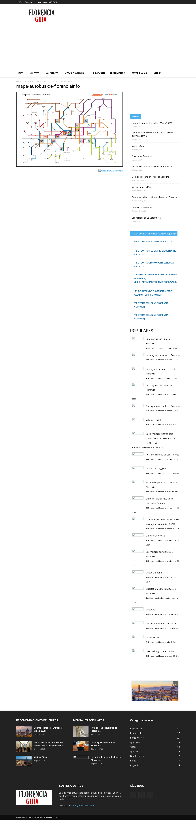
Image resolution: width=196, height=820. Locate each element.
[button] (176, 73)
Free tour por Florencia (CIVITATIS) (153, 242)
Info (20, 73)
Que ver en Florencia (142, 156)
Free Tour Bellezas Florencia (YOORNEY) (151, 305)
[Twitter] (177, 2)
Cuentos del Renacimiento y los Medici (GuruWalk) (156, 277)
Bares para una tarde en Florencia (163, 406)
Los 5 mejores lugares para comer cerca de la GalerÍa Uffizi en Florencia (161, 438)
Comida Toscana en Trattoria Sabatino (150, 177)
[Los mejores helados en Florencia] (81, 746)
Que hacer (52, 73)
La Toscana (98, 73)
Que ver (34, 73)
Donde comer (137, 756)
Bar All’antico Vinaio (155, 535)
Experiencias (139, 73)
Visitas (133, 746)
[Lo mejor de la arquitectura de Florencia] (81, 761)
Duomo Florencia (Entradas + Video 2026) (152, 123)
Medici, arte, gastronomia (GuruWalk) (155, 282)
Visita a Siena (138, 146)
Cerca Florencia (75, 73)
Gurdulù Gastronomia (142, 207)
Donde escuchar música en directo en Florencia (154, 197)
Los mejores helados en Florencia (163, 355)
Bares (133, 760)
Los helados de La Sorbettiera (146, 218)
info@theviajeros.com (83, 805)
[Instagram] (172, 2)
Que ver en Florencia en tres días (162, 623)
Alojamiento (117, 73)
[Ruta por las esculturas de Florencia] (81, 731)
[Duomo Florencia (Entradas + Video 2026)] (24, 731)
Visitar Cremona (154, 572)
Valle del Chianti (153, 419)
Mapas (157, 73)
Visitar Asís (151, 609)
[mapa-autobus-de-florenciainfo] (69, 166)
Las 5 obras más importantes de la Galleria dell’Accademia (152, 134)
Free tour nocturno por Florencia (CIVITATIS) (154, 265)
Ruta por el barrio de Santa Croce (162, 454)
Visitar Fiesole (153, 637)
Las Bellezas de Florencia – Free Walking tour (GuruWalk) (153, 293)
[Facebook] (167, 2)
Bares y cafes (137, 737)
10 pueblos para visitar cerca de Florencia (152, 166)
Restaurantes (136, 733)
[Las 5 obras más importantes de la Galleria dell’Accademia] (24, 746)
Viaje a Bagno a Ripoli (142, 187)
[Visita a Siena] (24, 761)
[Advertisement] (98, 46)
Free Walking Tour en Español (160, 651)
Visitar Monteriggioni (156, 468)
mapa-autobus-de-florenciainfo (48, 86)
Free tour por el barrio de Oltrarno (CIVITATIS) (155, 253)
